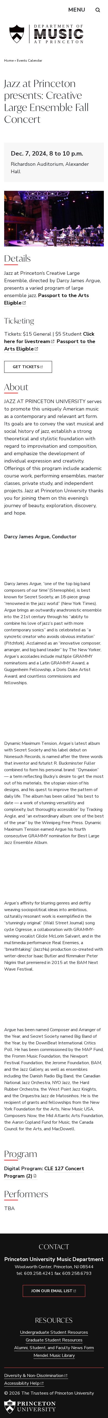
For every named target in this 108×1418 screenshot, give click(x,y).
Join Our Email (52, 1291)
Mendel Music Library (54, 1355)
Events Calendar (29, 60)
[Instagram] (58, 1306)
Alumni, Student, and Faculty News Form (54, 1348)
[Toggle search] (98, 9)
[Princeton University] (30, 1406)
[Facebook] (50, 1306)
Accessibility (22, 1383)
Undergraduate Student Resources (54, 1332)
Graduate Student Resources (54, 1340)
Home (9, 60)
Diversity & (33, 1376)
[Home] (45, 36)
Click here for (49, 338)
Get (26, 367)
